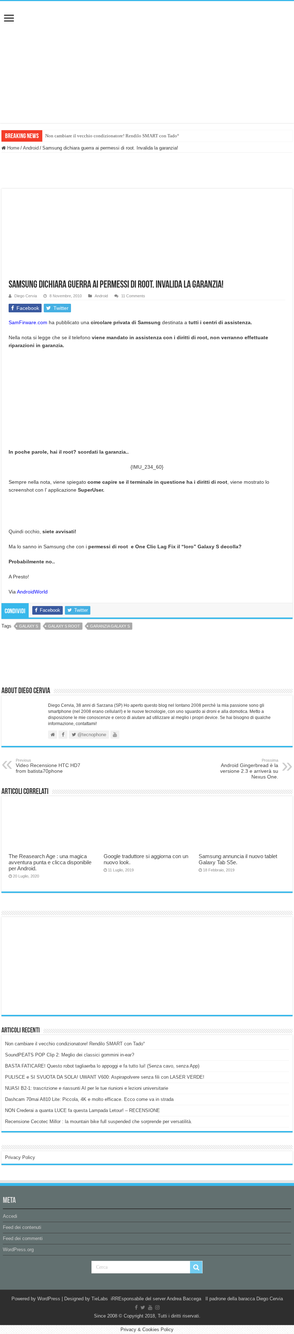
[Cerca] (196, 1267)
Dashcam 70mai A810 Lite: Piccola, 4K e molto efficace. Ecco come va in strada (89, 1099)
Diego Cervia (25, 296)
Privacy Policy (20, 1157)
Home (12, 148)
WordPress (48, 1298)
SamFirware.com (28, 322)
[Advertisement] (59, 965)
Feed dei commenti (23, 1238)
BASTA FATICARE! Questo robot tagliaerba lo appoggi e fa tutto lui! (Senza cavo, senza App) (102, 1066)
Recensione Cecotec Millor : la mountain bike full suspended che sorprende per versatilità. (98, 1121)
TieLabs (99, 1298)
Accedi (10, 1216)
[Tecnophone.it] (147, 40)
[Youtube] (150, 1307)
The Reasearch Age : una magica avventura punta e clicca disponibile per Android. (50, 862)
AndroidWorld (32, 592)
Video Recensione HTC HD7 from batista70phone (48, 766)
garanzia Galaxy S (110, 626)
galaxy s (28, 626)
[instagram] (157, 1307)
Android (31, 148)
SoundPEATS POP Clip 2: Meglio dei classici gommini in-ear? (69, 1055)
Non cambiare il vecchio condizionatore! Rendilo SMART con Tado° (112, 135)
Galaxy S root (64, 626)
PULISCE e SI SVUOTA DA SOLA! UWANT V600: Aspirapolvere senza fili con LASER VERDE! (104, 1077)
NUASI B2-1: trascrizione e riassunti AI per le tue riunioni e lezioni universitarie (86, 1088)
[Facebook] (136, 1307)
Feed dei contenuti (22, 1227)
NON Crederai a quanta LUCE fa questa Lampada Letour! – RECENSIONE (82, 1110)
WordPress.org (18, 1249)
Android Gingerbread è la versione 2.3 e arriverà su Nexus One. (249, 769)
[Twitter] (143, 1307)
